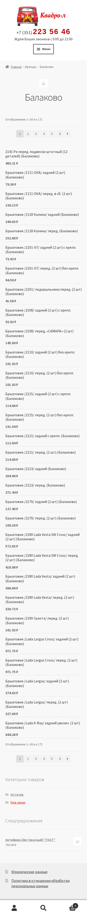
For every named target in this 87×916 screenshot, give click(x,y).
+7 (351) (43, 32)
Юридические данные (29, 871)
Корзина (67, 904)
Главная (16, 67)
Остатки (16, 794)
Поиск (43, 908)
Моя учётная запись (14, 908)
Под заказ (17, 802)
